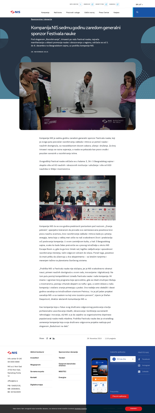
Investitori (100, 4)
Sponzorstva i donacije (41, 19)
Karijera (116, 13)
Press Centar (104, 13)
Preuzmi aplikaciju (119, 396)
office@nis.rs (13, 381)
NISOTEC (62, 371)
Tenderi (62, 358)
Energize (87, 4)
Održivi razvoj (89, 13)
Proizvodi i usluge (73, 13)
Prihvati (133, 408)
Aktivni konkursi (37, 352)
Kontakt (33, 377)
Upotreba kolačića (81, 408)
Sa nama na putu (37, 371)
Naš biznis (58, 13)
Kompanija (45, 13)
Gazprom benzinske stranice (67, 365)
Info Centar (74, 4)
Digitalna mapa (36, 385)
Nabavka (112, 4)
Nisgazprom (35, 365)
